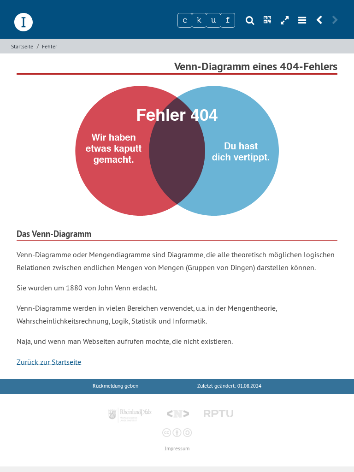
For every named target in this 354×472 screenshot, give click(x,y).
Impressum (177, 449)
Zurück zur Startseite (49, 361)
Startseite (22, 46)
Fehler (49, 46)
